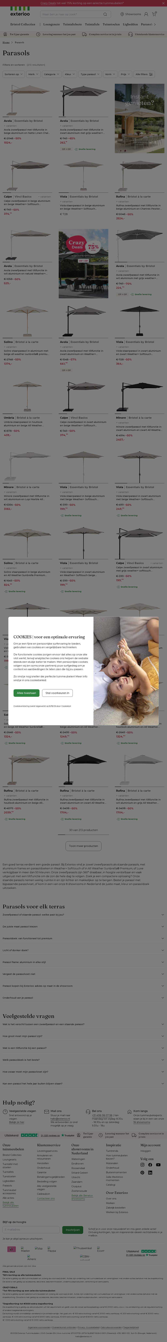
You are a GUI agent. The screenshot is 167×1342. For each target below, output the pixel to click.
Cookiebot (66, 706)
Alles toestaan (26, 693)
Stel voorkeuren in (57, 693)
